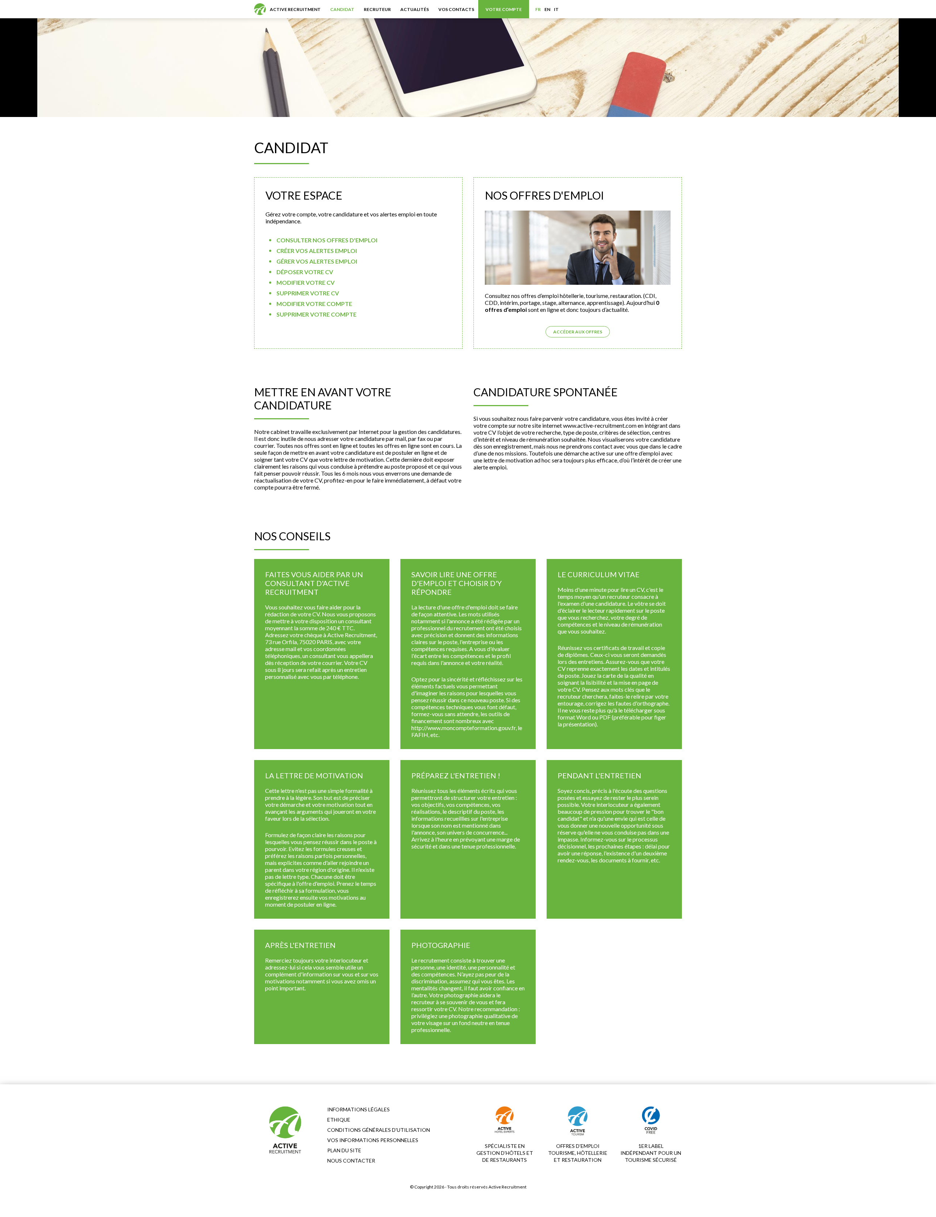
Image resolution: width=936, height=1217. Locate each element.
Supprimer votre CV (307, 293)
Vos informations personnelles (372, 1140)
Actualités (414, 9)
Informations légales (358, 1109)
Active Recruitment (295, 9)
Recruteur (377, 9)
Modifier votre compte (314, 303)
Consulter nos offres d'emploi (326, 240)
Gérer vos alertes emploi (316, 261)
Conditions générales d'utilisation (378, 1130)
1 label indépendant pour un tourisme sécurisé (650, 1153)
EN (547, 9)
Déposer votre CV (304, 271)
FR (538, 9)
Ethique (338, 1119)
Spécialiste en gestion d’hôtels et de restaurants (504, 1153)
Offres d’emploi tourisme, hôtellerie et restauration (577, 1153)
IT (556, 9)
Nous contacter (351, 1160)
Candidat (342, 9)
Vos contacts (456, 9)
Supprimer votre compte (316, 314)
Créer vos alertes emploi (316, 250)
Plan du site (344, 1150)
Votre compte (504, 9)
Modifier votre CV (305, 282)
